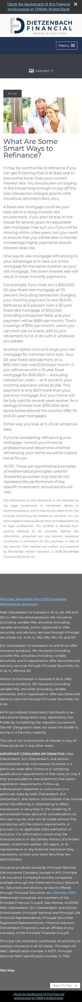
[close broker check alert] (75, 4)
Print (12, 94)
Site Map (7, 970)
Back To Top (63, 985)
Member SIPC (65, 893)
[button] (66, 46)
